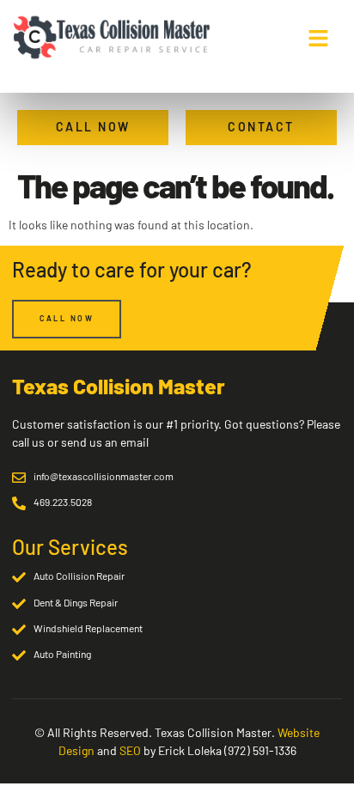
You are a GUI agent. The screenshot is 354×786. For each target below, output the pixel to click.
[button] (318, 37)
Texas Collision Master (118, 386)
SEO (130, 750)
